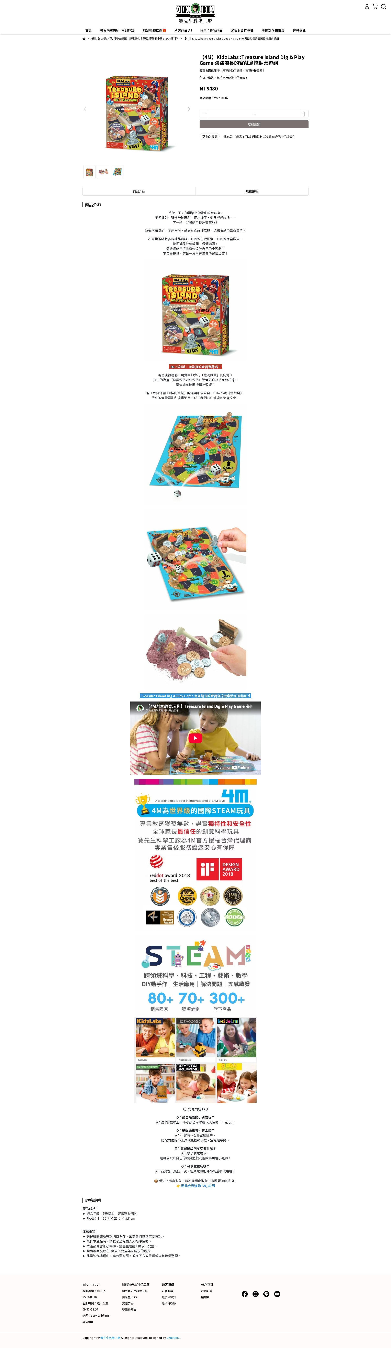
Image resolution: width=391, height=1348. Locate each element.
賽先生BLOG (130, 1297)
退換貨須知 (169, 1297)
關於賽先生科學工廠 (135, 1291)
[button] (189, 109)
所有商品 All (183, 30)
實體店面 (127, 1303)
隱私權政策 (169, 1303)
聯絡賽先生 (129, 1309)
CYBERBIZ (173, 1338)
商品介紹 (139, 191)
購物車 (205, 1297)
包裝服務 (167, 1291)
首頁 (88, 30)
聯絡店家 (254, 124)
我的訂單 (207, 1291)
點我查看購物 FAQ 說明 (198, 1185)
